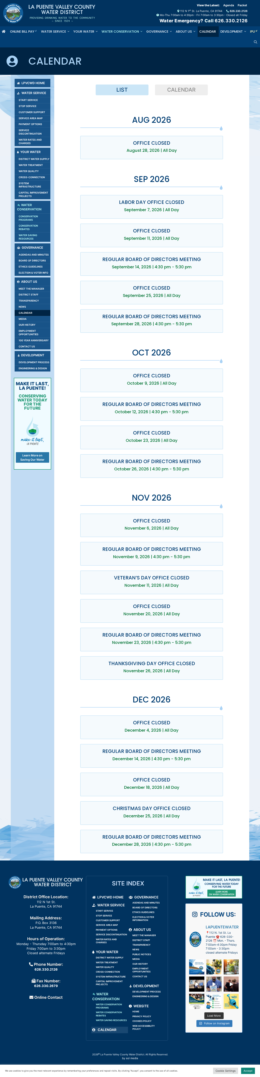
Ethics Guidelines (31, 266)
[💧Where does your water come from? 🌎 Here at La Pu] (196, 967)
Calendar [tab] (181, 90)
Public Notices (141, 954)
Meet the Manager (31, 288)
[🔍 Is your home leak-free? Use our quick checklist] (214, 1001)
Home (135, 1011)
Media (23, 318)
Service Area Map (31, 118)
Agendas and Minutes (34, 254)
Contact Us (27, 346)
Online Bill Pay (22, 31)
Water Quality (29, 171)
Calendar (207, 31)
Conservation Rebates (28, 227)
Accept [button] (248, 1070)
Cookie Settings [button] (226, 1070)
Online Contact (48, 997)
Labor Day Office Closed (151, 202)
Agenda (228, 5)
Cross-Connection (32, 177)
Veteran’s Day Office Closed (151, 577)
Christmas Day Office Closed (152, 808)
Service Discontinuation (30, 132)
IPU (253, 31)
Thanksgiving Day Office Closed (151, 663)
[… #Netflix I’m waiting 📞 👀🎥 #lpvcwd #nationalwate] (231, 984)
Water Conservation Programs (109, 1006)
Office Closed (151, 143)
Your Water (83, 31)
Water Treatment (31, 165)
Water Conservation (120, 31)
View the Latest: (208, 5)
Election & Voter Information (143, 919)
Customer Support (32, 112)
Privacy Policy (141, 1016)
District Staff (28, 294)
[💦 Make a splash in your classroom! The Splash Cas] (196, 1001)
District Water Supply (34, 159)
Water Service (53, 31)
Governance (157, 31)
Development (231, 31)
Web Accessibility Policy (143, 1027)
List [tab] (122, 90)
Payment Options (30, 124)
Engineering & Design (33, 368)
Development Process (34, 362)
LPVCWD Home (33, 83)
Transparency (29, 300)
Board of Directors (32, 260)
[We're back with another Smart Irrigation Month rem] (231, 1001)
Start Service (28, 100)
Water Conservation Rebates (109, 1014)
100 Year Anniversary (34, 340)
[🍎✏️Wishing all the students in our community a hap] (214, 984)
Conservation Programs (28, 218)
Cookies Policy (142, 1021)
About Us (184, 31)
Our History (27, 324)
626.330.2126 (238, 11)
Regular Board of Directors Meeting (151, 259)
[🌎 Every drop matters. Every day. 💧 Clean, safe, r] (214, 967)
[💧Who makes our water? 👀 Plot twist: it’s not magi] (196, 984)
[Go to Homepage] (4, 31)
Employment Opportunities (28, 332)
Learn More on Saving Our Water (32, 457)
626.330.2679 (46, 986)
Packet (242, 5)
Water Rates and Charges (30, 141)
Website (141, 1006)
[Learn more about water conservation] (214, 887)
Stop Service (27, 106)
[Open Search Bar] (256, 42)
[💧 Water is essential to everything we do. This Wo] (231, 967)
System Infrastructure (30, 185)
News (22, 306)
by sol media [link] (130, 1058)
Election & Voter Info (33, 272)
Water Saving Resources (28, 237)
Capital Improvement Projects (33, 194)
